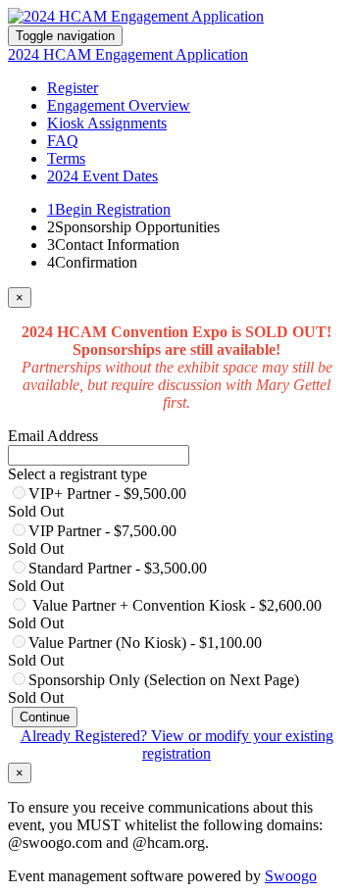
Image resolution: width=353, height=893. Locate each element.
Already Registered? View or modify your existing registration (177, 744)
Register (72, 87)
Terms (66, 158)
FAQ (62, 140)
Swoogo (291, 876)
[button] (44, 717)
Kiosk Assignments (107, 123)
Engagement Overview (118, 105)
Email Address (53, 435)
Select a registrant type (77, 474)
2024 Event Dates (102, 176)
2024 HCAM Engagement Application (128, 54)
